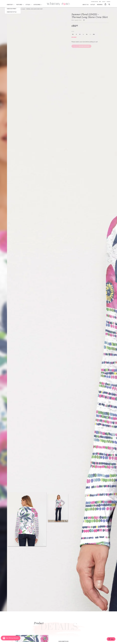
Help (100, 1)
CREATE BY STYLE (11, 12)
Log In (103, 1)
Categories (36, 4)
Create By (10, 4)
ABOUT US (85, 4)
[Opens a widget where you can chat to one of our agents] (111, 639)
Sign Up (108, 1)
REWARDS (99, 4)
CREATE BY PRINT (11, 8)
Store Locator (94, 1)
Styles (28, 4)
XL (86, 34)
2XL (94, 34)
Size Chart (73, 37)
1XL (90, 34)
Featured (19, 4)
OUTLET (92, 4)
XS (72, 34)
